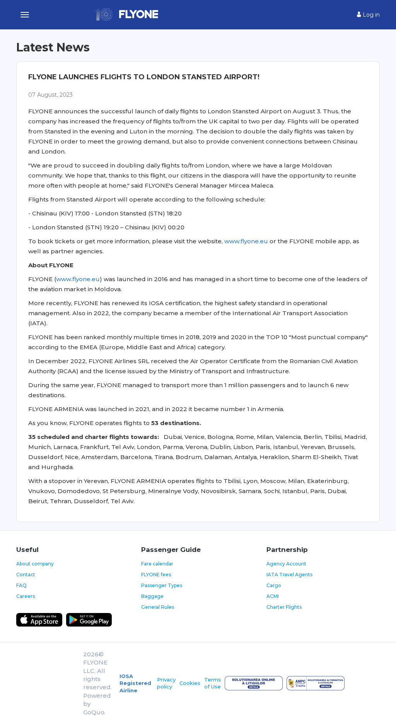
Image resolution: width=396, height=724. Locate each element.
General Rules (157, 607)
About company (35, 564)
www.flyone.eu (246, 241)
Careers (25, 596)
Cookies (189, 683)
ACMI (272, 596)
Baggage (152, 596)
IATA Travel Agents (289, 574)
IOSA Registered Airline (135, 683)
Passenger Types (161, 585)
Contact (25, 574)
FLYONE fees (156, 574)
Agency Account (286, 564)
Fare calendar (157, 564)
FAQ (21, 585)
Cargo (273, 585)
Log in (370, 14)
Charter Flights (284, 607)
